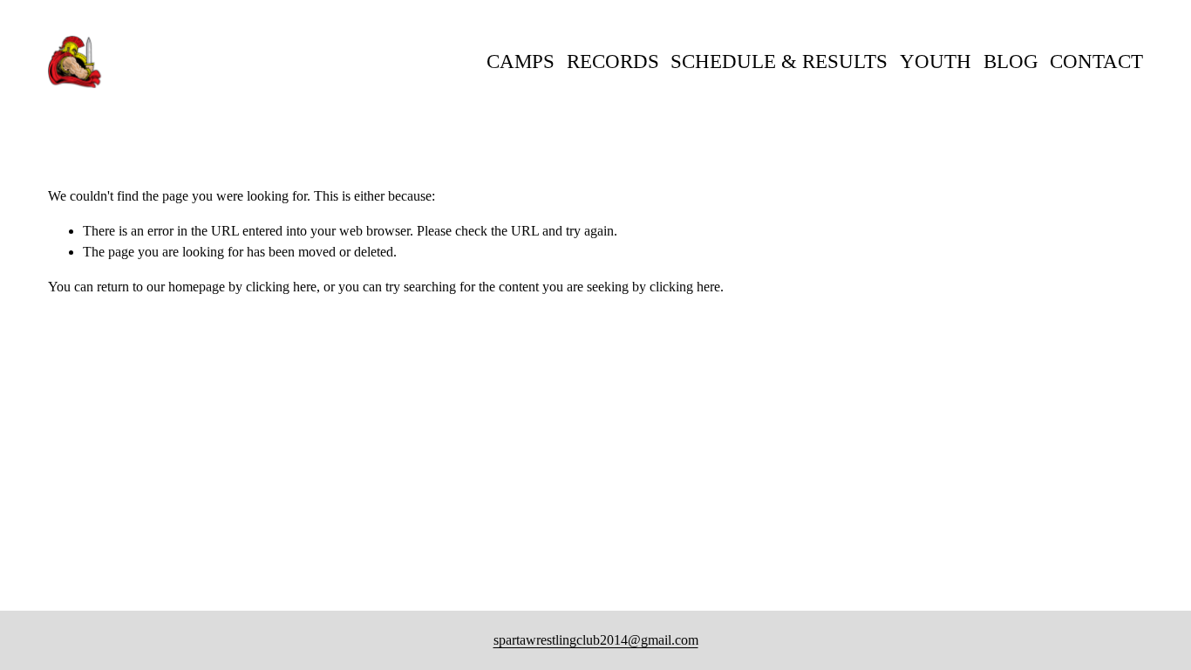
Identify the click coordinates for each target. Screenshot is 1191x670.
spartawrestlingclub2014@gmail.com (595, 639)
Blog (1010, 61)
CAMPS (521, 61)
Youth (935, 61)
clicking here (281, 286)
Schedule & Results (779, 61)
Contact (1096, 61)
